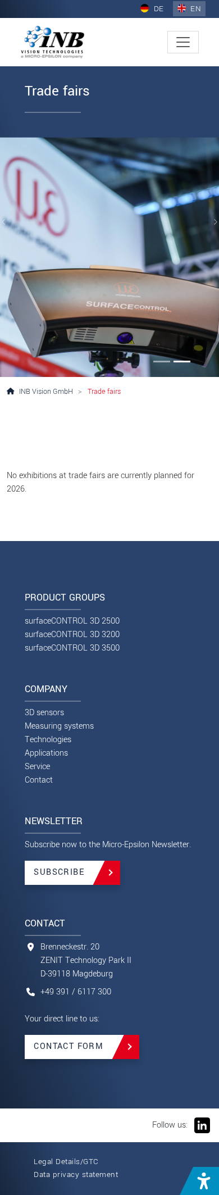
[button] (199, 1181)
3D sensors (44, 713)
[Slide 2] (182, 361)
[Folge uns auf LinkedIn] (201, 1125)
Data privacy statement (76, 1174)
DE (157, 8)
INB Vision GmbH (46, 392)
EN (195, 8)
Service (37, 767)
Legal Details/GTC (66, 1161)
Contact (39, 780)
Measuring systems (59, 726)
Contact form (68, 1046)
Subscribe (59, 872)
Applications (46, 753)
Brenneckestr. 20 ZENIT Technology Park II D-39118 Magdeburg (85, 960)
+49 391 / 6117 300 (75, 992)
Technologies (48, 740)
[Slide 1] (161, 361)
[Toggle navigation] (183, 42)
